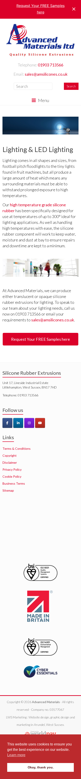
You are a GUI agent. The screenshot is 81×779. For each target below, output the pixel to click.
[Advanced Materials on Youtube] (40, 423)
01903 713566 (50, 64)
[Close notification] (73, 9)
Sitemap (8, 490)
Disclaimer (9, 462)
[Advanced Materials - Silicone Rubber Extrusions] (40, 24)
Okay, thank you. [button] (41, 767)
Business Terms (13, 483)
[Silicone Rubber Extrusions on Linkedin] (18, 423)
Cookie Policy (11, 476)
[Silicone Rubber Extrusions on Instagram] (29, 423)
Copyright (9, 455)
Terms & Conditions (16, 448)
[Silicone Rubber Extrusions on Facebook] (7, 423)
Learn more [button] (16, 755)
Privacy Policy (12, 469)
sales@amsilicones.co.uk (46, 74)
